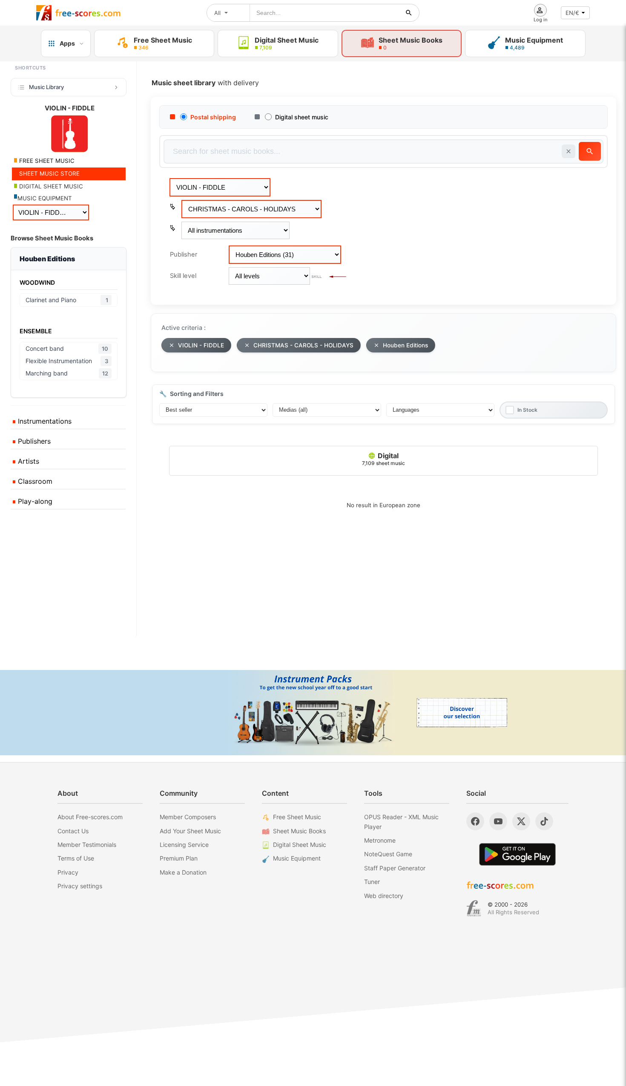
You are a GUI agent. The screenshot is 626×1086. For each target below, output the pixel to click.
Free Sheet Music (297, 816)
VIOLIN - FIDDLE (201, 345)
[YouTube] (498, 821)
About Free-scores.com (90, 816)
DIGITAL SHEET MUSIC (50, 186)
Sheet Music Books (299, 831)
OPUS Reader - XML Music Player (401, 821)
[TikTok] (544, 821)
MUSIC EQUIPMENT (44, 198)
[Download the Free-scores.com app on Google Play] (517, 854)
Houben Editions (405, 345)
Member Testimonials (86, 844)
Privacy (67, 872)
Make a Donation (183, 872)
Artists (27, 461)
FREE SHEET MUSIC (46, 160)
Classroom (34, 481)
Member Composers (188, 816)
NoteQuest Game (388, 854)
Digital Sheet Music (299, 844)
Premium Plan (179, 858)
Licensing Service (184, 844)
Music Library (46, 87)
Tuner (372, 881)
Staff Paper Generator (394, 868)
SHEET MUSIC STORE (48, 173)
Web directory (383, 895)
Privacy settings (79, 886)
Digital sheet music (301, 117)
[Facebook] (475, 821)
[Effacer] (568, 151)
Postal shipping (213, 117)
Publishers (33, 441)
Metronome (380, 840)
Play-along (34, 501)
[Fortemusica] (473, 908)
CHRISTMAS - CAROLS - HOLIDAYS (303, 345)
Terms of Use (75, 858)
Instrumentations (44, 421)
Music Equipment (297, 858)
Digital (383, 458)
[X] (521, 821)
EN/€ (572, 12)
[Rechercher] (409, 12)
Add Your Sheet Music (190, 831)
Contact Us (73, 831)
